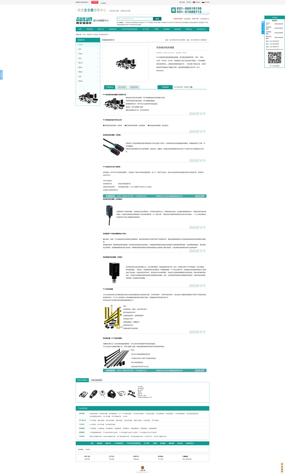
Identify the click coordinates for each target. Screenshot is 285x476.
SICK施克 (163, 22)
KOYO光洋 (169, 22)
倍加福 (127, 22)
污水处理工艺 (148, 436)
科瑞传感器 (147, 420)
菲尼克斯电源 (134, 22)
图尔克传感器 (110, 420)
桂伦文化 (180, 443)
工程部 (156, 29)
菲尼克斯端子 (201, 22)
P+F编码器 (93, 428)
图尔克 (81, 63)
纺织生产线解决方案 (160, 436)
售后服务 (160, 456)
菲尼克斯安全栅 (110, 424)
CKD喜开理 (176, 22)
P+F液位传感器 (149, 413)
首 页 (83, 34)
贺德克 (81, 81)
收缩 (263, 27)
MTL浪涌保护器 (116, 416)
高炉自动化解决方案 (96, 436)
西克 (80, 49)
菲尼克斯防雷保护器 (96, 416)
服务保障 (178, 29)
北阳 (80, 76)
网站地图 (182, 2)
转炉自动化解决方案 (137, 436)
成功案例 (166, 29)
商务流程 (87, 459)
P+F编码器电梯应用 (95, 432)
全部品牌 (90, 29)
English (198, 2)
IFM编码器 (126, 428)
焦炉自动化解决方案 (109, 436)
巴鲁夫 (81, 53)
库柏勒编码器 (135, 428)
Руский (207, 2)
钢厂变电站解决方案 (123, 436)
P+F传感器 (149, 22)
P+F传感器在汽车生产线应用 (148, 432)
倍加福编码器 (113, 413)
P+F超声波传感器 (138, 413)
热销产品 (101, 29)
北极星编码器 (153, 428)
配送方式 (136, 456)
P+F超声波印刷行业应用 (110, 432)
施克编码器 (109, 428)
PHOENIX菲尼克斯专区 (129, 29)
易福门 (81, 67)
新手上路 (87, 456)
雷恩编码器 (143, 428)
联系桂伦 (189, 29)
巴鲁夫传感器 (128, 420)
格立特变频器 (184, 22)
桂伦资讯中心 (201, 29)
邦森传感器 (119, 420)
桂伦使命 (187, 19)
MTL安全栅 (156, 22)
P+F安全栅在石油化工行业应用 (128, 432)
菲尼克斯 (140, 22)
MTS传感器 (155, 420)
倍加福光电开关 (103, 34)
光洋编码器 (101, 428)
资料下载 (195, 19)
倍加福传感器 (193, 22)
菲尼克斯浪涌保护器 (192, 413)
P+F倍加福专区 (118, 443)
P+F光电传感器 (126, 413)
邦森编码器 (117, 428)
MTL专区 (146, 29)
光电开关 (89, 34)
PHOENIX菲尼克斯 (135, 25)
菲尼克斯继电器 (180, 413)
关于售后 (160, 459)
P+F (145, 22)
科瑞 (80, 58)
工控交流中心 (204, 19)
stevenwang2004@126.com (274, 49)
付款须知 (111, 459)
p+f (120, 413)
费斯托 (81, 72)
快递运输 (136, 459)
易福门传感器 (138, 420)
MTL (128, 25)
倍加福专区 (113, 29)
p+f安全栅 (93, 424)
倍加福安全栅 (103, 413)
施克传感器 (101, 420)
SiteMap (188, 2)
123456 (125, 416)
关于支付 (111, 456)
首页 (80, 29)
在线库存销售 (178, 19)
